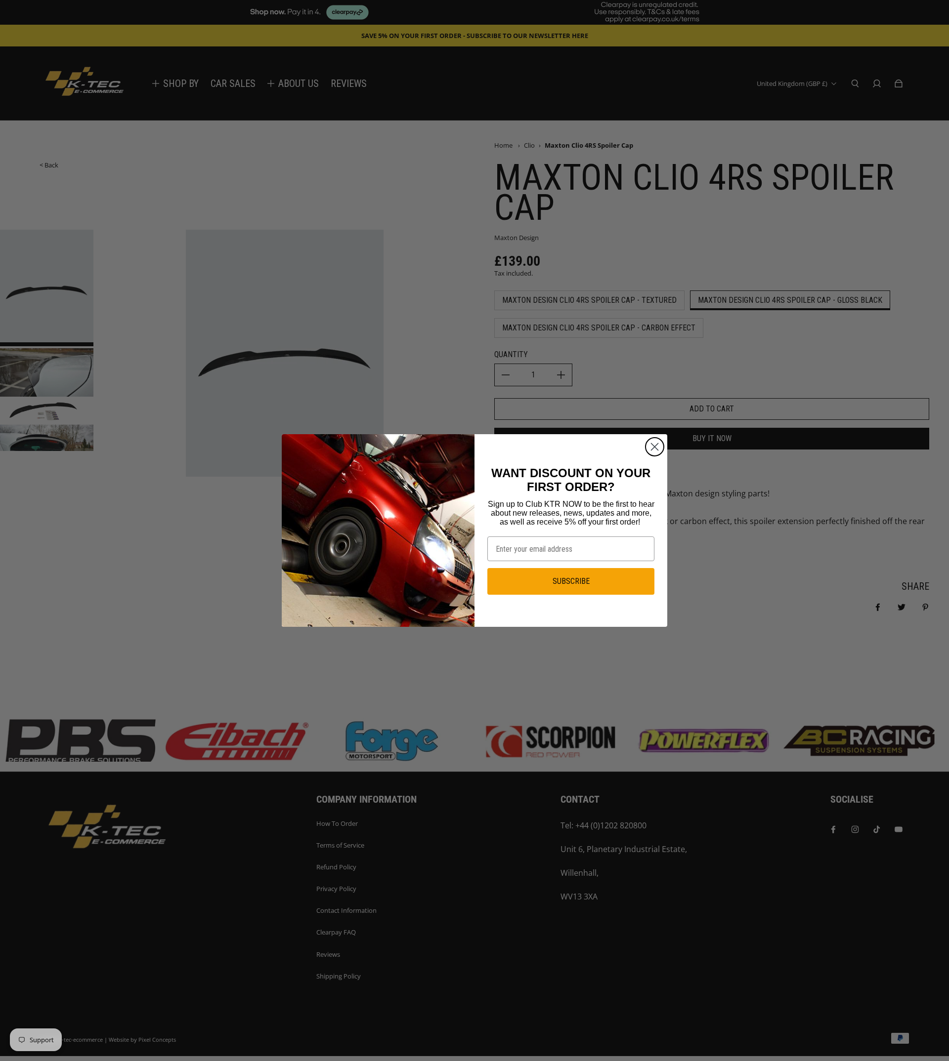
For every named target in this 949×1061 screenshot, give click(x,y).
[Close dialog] (654, 446)
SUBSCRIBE (571, 581)
